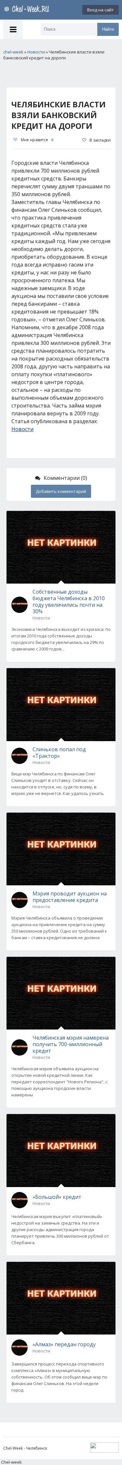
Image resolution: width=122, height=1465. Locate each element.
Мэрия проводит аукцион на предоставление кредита (70, 896)
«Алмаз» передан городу (64, 1344)
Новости (22, 429)
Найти (108, 29)
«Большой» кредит (57, 1197)
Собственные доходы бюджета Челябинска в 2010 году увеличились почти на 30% (69, 601)
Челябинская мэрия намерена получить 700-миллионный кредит (71, 1044)
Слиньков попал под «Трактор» (59, 752)
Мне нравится (37, 140)
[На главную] (27, 10)
